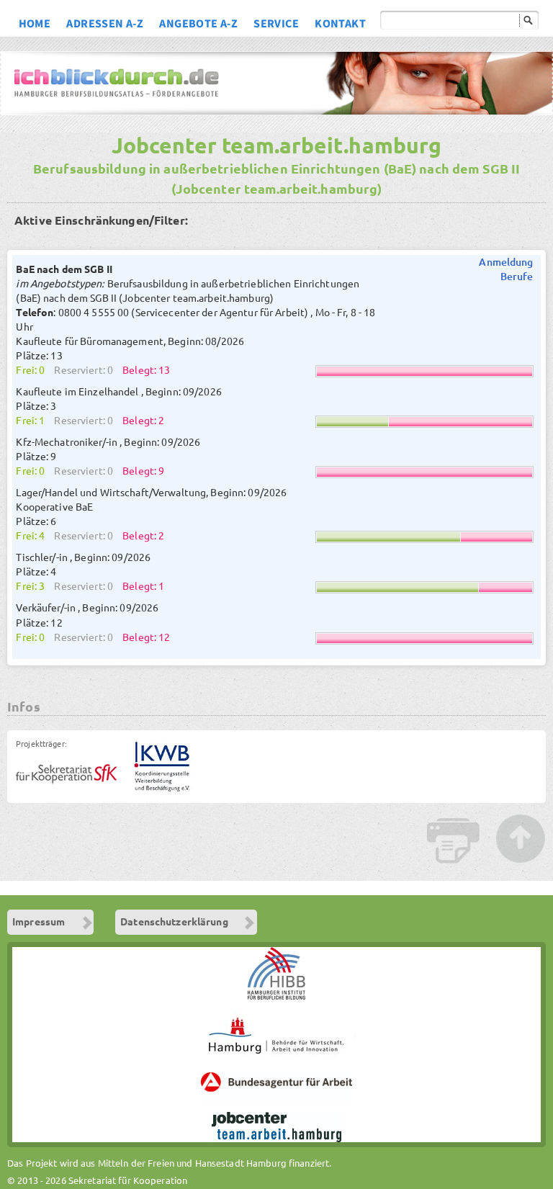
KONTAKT (340, 25)
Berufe (517, 276)
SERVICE (276, 25)
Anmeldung (506, 262)
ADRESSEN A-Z (104, 25)
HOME (35, 25)
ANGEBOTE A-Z (198, 25)
